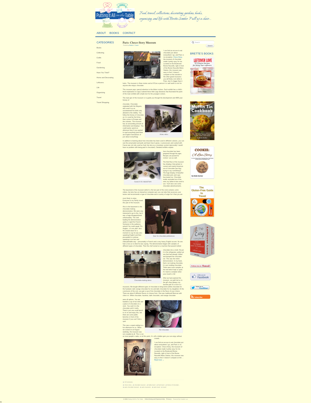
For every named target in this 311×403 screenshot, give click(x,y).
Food (99, 63)
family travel (151, 385)
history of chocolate (173, 385)
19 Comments (128, 382)
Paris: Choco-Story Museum (139, 42)
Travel (99, 97)
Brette (131, 45)
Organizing (101, 92)
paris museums (146, 387)
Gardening (101, 68)
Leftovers (100, 82)
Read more (159, 360)
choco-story (128, 385)
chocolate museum (140, 385)
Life (98, 87)
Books (99, 48)
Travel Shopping (103, 102)
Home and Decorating (105, 77)
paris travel (157, 387)
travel (164, 387)
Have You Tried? (103, 73)
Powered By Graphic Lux (180, 399)
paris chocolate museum (131, 387)
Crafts (99, 58)
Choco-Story (177, 57)
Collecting (100, 53)
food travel (161, 385)
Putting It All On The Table (135, 399)
